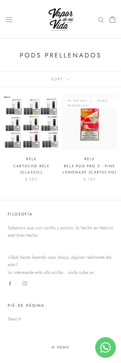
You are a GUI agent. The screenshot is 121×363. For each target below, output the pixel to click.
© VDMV (60, 347)
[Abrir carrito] (112, 19)
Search (14, 319)
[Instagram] (25, 283)
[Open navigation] (9, 19)
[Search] (101, 19)
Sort (58, 79)
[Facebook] (10, 283)
